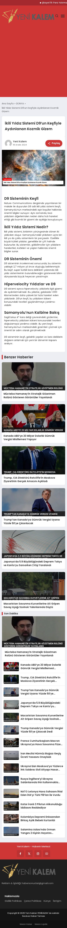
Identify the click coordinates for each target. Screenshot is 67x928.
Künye (47, 901)
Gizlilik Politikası (13, 901)
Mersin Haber (26, 924)
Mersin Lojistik (41, 924)
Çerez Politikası (32, 901)
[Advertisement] (33, 61)
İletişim (57, 901)
